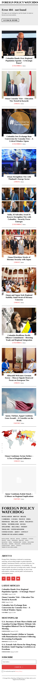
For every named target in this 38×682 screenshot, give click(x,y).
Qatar (17, 423)
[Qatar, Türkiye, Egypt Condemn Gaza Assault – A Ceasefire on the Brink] (19, 402)
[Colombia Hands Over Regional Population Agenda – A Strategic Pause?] (19, 44)
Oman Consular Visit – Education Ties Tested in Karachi (19, 99)
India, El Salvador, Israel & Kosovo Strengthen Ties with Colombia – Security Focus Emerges (19, 218)
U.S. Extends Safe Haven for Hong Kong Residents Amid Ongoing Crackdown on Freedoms (19, 646)
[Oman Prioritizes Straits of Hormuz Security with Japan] (19, 243)
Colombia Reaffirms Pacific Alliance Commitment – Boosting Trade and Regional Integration (19, 337)
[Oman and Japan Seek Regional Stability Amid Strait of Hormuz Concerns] (19, 281)
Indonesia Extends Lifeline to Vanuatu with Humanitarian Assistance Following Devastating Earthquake (19, 636)
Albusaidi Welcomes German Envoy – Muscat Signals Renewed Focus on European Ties (19, 377)
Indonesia (5, 641)
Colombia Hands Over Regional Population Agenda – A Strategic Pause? (19, 60)
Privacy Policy (18, 671)
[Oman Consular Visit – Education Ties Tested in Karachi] (19, 85)
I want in (18, 667)
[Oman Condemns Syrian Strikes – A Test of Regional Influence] (19, 442)
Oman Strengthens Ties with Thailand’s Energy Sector (19, 178)
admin (24, 66)
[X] (13, 578)
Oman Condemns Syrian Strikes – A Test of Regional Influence (19, 457)
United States (6, 631)
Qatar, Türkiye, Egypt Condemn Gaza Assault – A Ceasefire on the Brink (19, 418)
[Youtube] (18, 578)
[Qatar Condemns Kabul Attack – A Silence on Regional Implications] (19, 480)
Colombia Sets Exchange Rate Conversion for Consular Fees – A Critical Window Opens (19, 138)
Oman (17, 103)
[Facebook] (4, 578)
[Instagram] (8, 578)
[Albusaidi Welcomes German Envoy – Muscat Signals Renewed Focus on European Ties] (19, 362)
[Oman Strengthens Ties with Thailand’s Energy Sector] (19, 163)
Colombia (17, 66)
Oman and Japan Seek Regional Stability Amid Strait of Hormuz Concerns (19, 297)
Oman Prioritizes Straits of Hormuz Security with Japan (19, 258)
